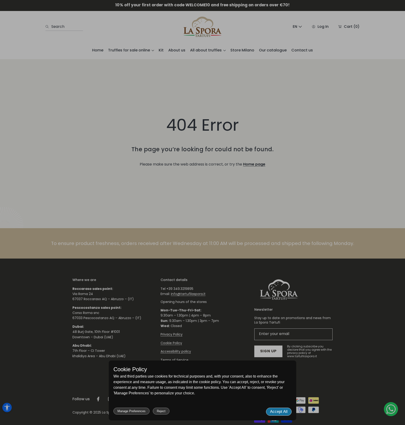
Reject (161, 411)
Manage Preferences (131, 411)
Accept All (279, 411)
